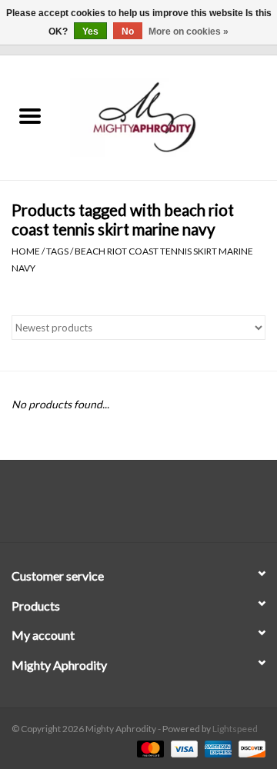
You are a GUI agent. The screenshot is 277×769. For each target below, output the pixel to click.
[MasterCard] (148, 748)
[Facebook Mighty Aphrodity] (98, 506)
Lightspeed (235, 728)
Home (26, 251)
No (128, 31)
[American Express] (216, 748)
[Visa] (182, 748)
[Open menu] (30, 115)
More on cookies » (189, 31)
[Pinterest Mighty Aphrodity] (152, 506)
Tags (57, 251)
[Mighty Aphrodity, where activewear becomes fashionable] (168, 116)
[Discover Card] (249, 748)
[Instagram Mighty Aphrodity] (179, 506)
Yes (90, 31)
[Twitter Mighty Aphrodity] (125, 506)
